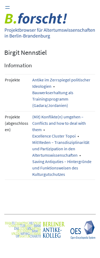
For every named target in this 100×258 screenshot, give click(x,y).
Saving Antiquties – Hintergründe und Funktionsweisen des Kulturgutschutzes (61, 168)
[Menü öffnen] (7, 7)
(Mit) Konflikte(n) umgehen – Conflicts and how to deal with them (59, 123)
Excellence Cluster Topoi (54, 136)
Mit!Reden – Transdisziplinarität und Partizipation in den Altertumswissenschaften (60, 149)
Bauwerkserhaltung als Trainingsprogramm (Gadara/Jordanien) (52, 99)
